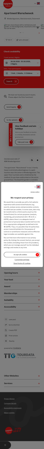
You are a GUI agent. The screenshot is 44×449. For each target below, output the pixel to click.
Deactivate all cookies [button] (22, 263)
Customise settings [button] (22, 260)
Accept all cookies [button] (20, 255)
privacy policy (35, 192)
